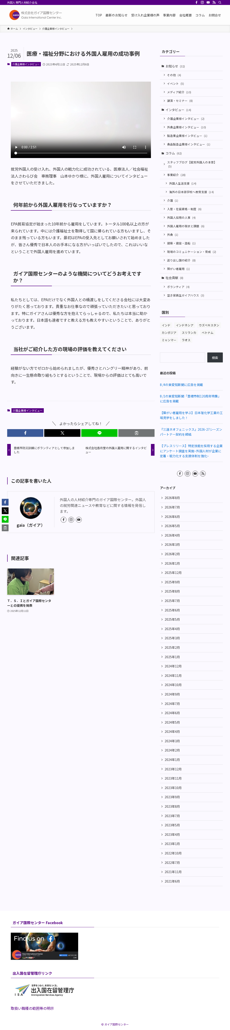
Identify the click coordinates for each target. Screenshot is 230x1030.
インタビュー (178, 109)
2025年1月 (172, 657)
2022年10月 (173, 853)
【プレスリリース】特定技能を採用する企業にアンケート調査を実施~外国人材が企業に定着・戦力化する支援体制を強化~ (191, 451)
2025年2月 (172, 647)
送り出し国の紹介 (181, 260)
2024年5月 (172, 722)
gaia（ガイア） (31, 525)
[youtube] (208, 2)
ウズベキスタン (209, 325)
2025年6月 (172, 610)
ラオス (186, 340)
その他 (174, 75)
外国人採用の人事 (181, 217)
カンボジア (169, 332)
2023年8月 (172, 806)
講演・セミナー (180, 100)
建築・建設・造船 (181, 243)
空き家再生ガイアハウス (185, 295)
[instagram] (202, 2)
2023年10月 (173, 787)
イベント (175, 83)
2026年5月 (172, 526)
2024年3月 (172, 741)
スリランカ (189, 332)
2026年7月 (172, 507)
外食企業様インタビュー (186, 127)
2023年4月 (172, 834)
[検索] (220, 2)
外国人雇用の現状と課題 (185, 226)
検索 (215, 357)
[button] (25, 433)
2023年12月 (173, 769)
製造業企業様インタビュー (187, 136)
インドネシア (184, 325)
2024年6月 (172, 713)
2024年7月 (172, 703)
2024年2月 (172, 750)
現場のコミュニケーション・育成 (191, 252)
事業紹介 (176, 175)
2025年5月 (172, 619)
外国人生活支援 (182, 183)
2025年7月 (172, 600)
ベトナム (207, 332)
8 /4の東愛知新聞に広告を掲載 (181, 384)
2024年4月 (172, 731)
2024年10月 (173, 684)
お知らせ (175, 66)
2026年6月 (172, 516)
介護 (172, 200)
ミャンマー (169, 340)
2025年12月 (173, 572)
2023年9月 (172, 797)
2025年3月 (172, 638)
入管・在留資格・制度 (184, 209)
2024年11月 (173, 675)
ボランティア (178, 287)
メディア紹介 (179, 92)
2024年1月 (172, 759)
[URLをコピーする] (136, 433)
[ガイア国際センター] (36, 15)
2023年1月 (172, 843)
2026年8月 (172, 497)
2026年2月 (172, 554)
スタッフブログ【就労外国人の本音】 (192, 164)
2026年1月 (172, 563)
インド (166, 325)
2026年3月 (172, 544)
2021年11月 (173, 871)
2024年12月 (173, 666)
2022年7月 (172, 862)
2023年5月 (172, 825)
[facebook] (196, 2)
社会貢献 (174, 277)
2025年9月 (172, 582)
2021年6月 (172, 881)
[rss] (214, 2)
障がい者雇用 (178, 269)
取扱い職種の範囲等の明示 (32, 1008)
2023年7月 (172, 816)
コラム (174, 153)
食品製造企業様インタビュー (188, 144)
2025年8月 (172, 591)
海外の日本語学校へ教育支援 (191, 192)
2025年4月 (172, 628)
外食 (172, 234)
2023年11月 (173, 778)
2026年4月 (172, 535)
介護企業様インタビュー (26, 64)
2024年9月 (172, 694)
